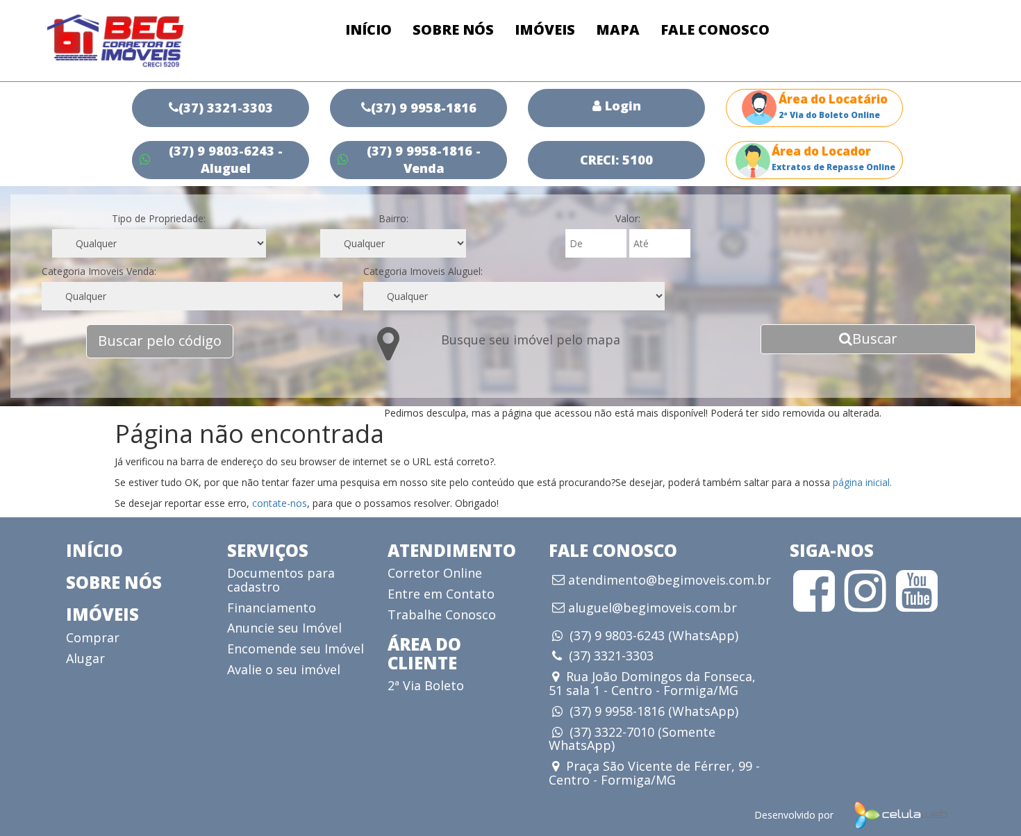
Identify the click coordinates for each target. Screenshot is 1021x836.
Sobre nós (453, 29)
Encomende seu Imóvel (295, 648)
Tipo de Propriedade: (159, 218)
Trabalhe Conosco (442, 614)
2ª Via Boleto (426, 685)
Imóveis (545, 29)
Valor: (627, 218)
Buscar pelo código (160, 340)
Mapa (618, 29)
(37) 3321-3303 (611, 655)
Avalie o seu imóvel (283, 669)
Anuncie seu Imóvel (284, 627)
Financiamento (271, 607)
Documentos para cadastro (281, 580)
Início (368, 29)
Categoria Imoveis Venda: (99, 271)
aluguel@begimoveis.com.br (652, 608)
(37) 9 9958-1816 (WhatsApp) (654, 711)
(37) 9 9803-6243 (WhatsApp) (654, 635)
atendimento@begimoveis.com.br (669, 580)
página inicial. (862, 482)
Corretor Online (435, 573)
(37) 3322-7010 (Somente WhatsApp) (632, 739)
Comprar (92, 637)
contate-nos (279, 503)
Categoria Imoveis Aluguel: (423, 271)
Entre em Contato (441, 593)
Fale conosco (715, 29)
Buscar (874, 338)
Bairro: (393, 218)
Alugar (85, 658)
